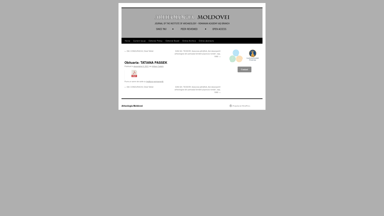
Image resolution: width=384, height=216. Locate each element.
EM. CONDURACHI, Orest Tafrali (138, 51)
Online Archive (189, 40)
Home (127, 40)
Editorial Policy (156, 40)
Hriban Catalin (158, 66)
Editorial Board (172, 40)
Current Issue (139, 40)
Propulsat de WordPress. (241, 106)
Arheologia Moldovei (132, 105)
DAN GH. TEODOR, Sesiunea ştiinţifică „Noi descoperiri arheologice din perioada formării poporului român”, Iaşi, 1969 (197, 54)
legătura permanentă (154, 81)
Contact (244, 69)
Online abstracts (206, 40)
